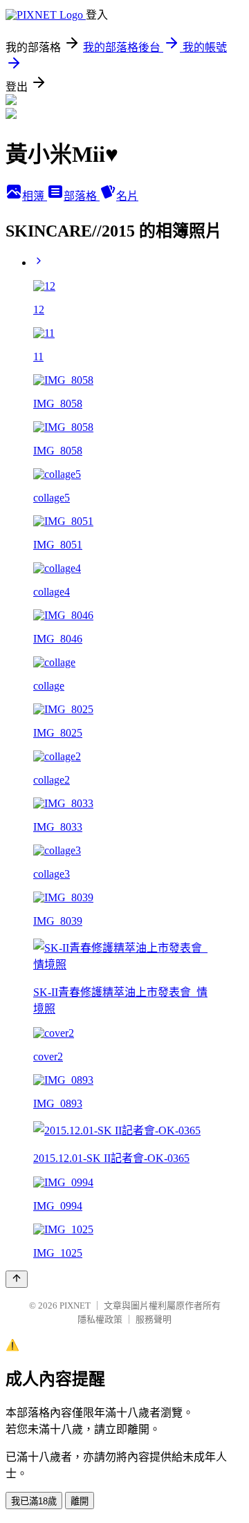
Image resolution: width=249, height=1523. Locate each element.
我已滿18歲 (34, 1501)
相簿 (34, 196)
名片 (127, 196)
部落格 (82, 196)
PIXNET (75, 1305)
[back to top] (17, 1279)
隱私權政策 (99, 1319)
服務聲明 (154, 1319)
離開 (80, 1501)
